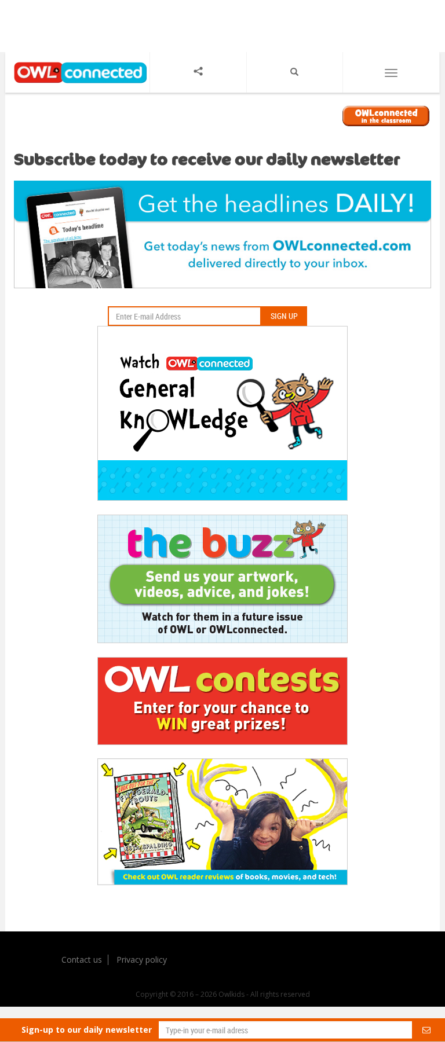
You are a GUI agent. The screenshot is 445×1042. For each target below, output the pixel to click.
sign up (284, 315)
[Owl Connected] (77, 84)
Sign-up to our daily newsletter (86, 1029)
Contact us (81, 959)
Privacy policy (141, 959)
